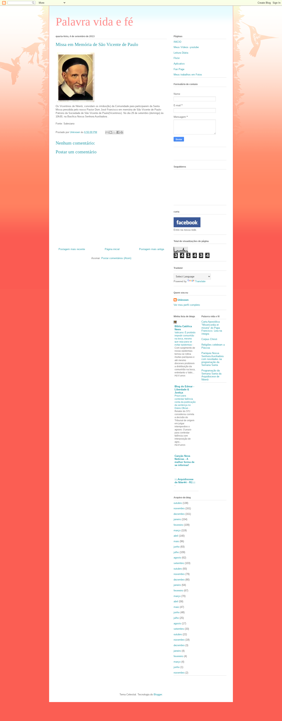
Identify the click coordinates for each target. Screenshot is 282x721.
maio (176, 541)
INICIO (177, 41)
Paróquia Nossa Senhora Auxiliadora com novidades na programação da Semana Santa (212, 359)
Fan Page (179, 69)
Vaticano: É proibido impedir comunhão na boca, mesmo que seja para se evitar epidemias (185, 338)
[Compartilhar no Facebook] (118, 132)
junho (177, 546)
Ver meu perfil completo (187, 304)
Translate (200, 281)
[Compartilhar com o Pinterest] (122, 132)
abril (176, 535)
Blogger (158, 694)
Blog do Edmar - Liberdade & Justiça (184, 389)
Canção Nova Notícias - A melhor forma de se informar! (184, 461)
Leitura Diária (181, 52)
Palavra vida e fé (94, 21)
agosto (177, 557)
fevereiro (178, 524)
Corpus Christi (209, 339)
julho (176, 552)
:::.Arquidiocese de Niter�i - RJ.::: (185, 481)
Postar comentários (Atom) (116, 258)
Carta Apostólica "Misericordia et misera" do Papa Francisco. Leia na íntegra (211, 327)
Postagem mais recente (72, 249)
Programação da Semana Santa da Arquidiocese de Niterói (211, 375)
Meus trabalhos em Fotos (188, 74)
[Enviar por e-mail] (107, 132)
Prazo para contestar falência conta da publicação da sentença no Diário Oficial (185, 401)
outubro (178, 503)
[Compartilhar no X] (114, 132)
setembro (179, 563)
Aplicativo (179, 63)
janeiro (177, 519)
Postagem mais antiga (151, 249)
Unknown (183, 299)
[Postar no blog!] (111, 132)
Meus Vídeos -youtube (186, 47)
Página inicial (112, 249)
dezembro (179, 514)
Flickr (177, 58)
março (177, 530)
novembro (179, 508)
